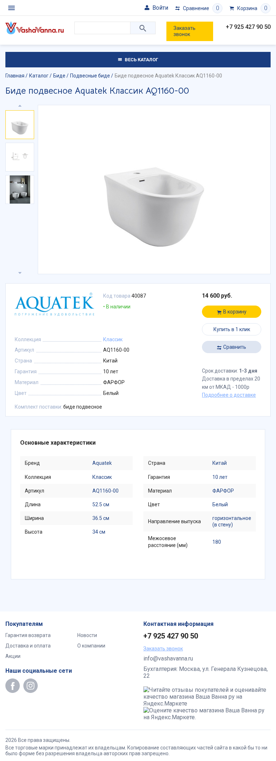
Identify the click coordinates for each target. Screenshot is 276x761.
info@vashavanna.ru (168, 658)
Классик (113, 339)
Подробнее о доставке (229, 395)
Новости (87, 635)
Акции (12, 656)
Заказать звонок (185, 31)
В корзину (235, 312)
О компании (91, 646)
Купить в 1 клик (231, 329)
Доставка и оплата (28, 646)
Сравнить (234, 347)
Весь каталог (141, 59)
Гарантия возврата (28, 635)
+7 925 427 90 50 (248, 26)
